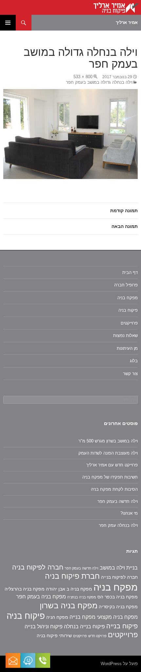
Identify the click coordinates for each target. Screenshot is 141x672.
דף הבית (130, 272)
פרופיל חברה (126, 284)
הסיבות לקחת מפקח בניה (114, 489)
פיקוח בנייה (122, 626)
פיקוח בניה (128, 310)
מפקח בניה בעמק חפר (41, 596)
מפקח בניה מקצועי (117, 617)
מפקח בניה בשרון (68, 605)
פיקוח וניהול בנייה (44, 626)
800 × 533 (82, 76)
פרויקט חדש (97, 636)
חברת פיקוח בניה (72, 576)
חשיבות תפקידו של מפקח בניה (110, 477)
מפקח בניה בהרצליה (25, 589)
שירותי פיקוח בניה (54, 635)
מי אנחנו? (129, 513)
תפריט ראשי (8, 23)
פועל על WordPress (119, 663)
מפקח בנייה (82, 617)
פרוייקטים (129, 323)
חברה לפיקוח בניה (37, 567)
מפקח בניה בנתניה (81, 597)
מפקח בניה (127, 297)
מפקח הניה (57, 617)
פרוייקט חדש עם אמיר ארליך (112, 464)
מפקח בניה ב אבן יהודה (69, 589)
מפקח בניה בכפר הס (117, 596)
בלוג (134, 360)
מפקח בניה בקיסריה (118, 606)
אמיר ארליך (127, 22)
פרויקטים (80, 636)
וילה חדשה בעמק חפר (117, 501)
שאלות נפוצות (125, 335)
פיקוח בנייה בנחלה (84, 626)
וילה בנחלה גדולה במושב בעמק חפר (99, 82)
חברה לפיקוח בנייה (119, 577)
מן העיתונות (127, 348)
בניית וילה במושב (119, 568)
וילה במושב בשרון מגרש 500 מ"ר (108, 440)
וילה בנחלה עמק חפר (118, 525)
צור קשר (130, 373)
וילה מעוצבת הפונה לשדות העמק (108, 453)
